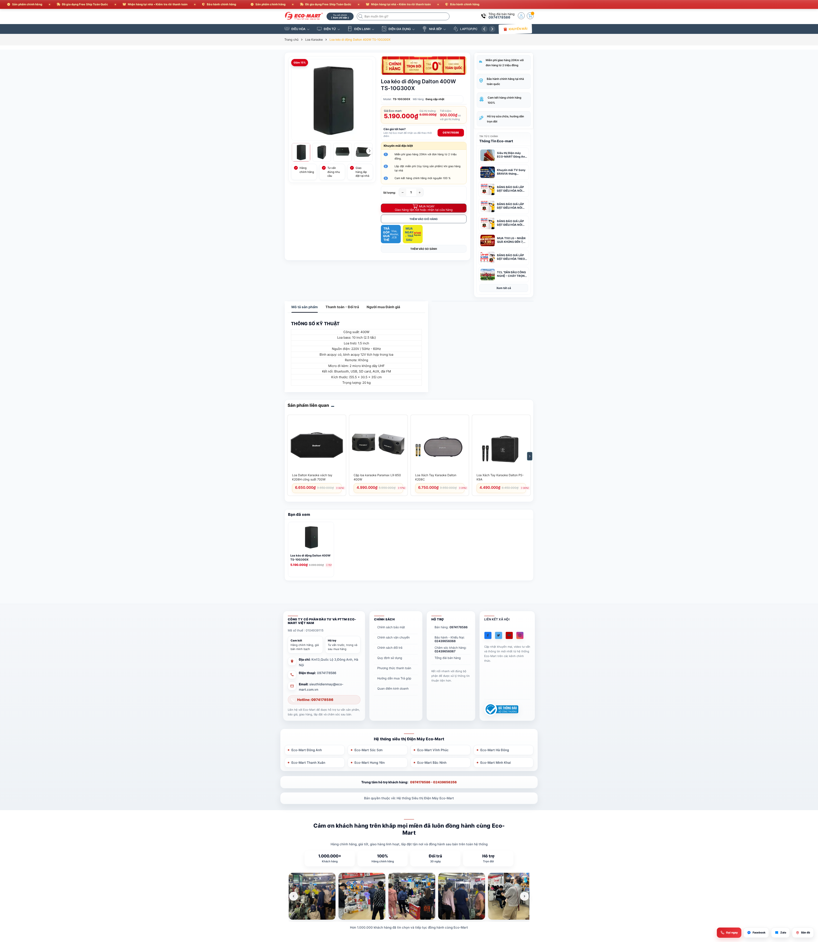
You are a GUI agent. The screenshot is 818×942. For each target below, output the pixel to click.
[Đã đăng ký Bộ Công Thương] (501, 709)
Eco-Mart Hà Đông (494, 750)
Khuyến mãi (518, 29)
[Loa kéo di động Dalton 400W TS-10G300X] (311, 538)
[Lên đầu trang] (809, 904)
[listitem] (312, 896)
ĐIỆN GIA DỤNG (400, 29)
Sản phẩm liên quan (308, 405)
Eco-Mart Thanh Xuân (308, 763)
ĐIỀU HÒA (298, 29)
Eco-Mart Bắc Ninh (431, 763)
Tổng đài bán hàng (448, 658)
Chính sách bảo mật (391, 627)
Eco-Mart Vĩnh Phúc (433, 750)
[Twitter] (498, 635)
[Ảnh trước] (293, 896)
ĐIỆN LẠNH (362, 29)
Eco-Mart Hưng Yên (369, 763)
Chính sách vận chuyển (393, 637)
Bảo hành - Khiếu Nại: (450, 639)
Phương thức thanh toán (394, 668)
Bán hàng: (451, 627)
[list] (409, 896)
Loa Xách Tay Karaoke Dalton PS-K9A (500, 477)
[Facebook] (488, 635)
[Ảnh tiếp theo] (524, 896)
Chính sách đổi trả (389, 647)
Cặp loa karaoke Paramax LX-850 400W (377, 477)
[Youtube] (509, 635)
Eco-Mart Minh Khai (495, 763)
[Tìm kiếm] (361, 16)
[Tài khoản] (521, 15)
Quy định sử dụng (389, 658)
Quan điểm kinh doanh (393, 688)
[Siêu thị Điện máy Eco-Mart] (304, 16)
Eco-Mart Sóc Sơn (368, 750)
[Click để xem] (332, 100)
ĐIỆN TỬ (330, 29)
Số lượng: (389, 192)
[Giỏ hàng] (530, 15)
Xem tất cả (503, 288)
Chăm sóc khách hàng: (451, 649)
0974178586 (499, 17)
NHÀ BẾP (435, 29)
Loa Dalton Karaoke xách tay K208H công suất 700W (312, 477)
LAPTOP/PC (468, 29)
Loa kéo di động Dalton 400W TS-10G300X (310, 557)
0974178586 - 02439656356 (433, 782)
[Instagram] (520, 635)
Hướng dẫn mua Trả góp (394, 678)
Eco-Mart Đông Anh (306, 750)
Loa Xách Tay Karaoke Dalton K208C (435, 477)
